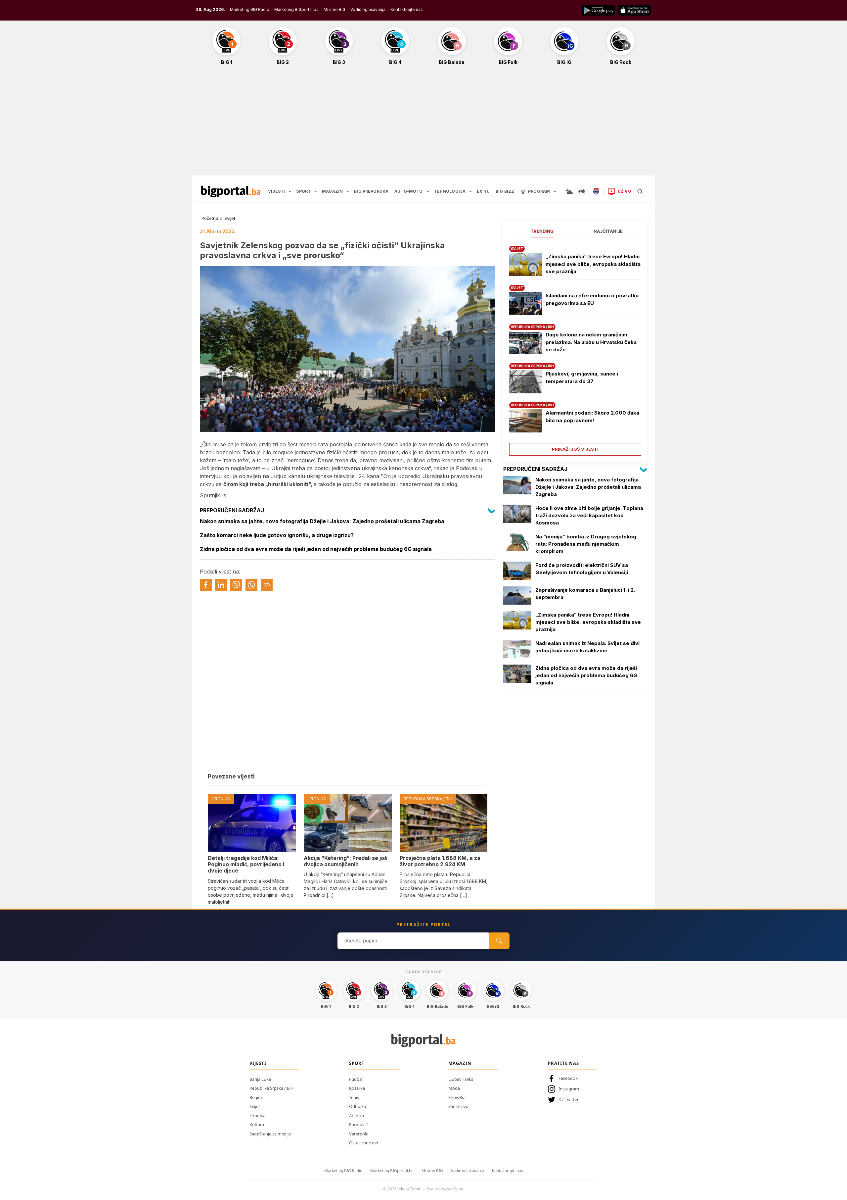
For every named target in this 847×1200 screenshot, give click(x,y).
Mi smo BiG (334, 9)
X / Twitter (568, 1099)
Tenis (354, 1097)
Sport (357, 1063)
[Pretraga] (640, 191)
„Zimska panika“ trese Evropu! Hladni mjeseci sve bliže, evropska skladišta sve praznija (593, 264)
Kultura (256, 1124)
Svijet (229, 218)
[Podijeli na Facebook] (206, 585)
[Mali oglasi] (581, 191)
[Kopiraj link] (267, 585)
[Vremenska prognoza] (569, 191)
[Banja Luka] (596, 191)
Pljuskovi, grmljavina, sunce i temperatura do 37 (582, 377)
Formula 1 (359, 1124)
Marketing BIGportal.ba (392, 1171)
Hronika (257, 1116)
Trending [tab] (542, 231)
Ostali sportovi (363, 1143)
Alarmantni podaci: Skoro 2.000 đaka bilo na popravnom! (592, 417)
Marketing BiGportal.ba (296, 9)
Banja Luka (260, 1079)
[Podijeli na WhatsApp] (251, 585)
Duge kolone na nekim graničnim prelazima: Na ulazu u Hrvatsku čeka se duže (591, 342)
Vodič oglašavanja (367, 9)
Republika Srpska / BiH (271, 1088)
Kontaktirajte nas (406, 9)
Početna (209, 218)
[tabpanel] (575, 348)
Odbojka (357, 1106)
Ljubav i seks (460, 1079)
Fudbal (356, 1079)
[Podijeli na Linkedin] (221, 585)
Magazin (459, 1063)
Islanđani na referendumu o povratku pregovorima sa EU (592, 299)
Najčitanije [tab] (608, 231)
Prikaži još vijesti (575, 449)
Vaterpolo (359, 1134)
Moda (454, 1088)
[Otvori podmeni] (290, 191)
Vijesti (257, 1063)
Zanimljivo (458, 1106)
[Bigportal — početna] (231, 191)
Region (256, 1097)
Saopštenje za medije (270, 1134)
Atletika (356, 1116)
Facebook (568, 1078)
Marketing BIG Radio (249, 9)
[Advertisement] (423, 123)
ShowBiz (456, 1097)
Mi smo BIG (432, 1171)
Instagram (568, 1089)
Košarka (357, 1088)
